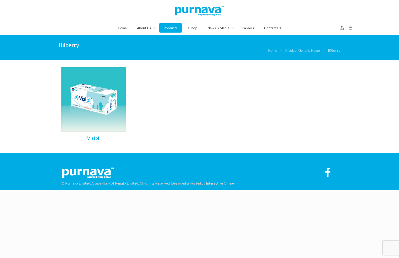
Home (272, 50)
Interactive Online (220, 183)
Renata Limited (126, 183)
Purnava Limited (77, 183)
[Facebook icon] (328, 175)
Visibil (94, 138)
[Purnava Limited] (199, 10)
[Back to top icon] (377, 248)
